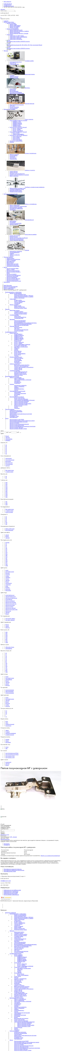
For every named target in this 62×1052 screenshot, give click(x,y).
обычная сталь (9, 647)
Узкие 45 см (13, 63)
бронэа (7, 703)
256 (6, 554)
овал (6, 722)
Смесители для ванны (16, 39)
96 (6, 546)
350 (6, 488)
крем (6, 586)
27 (6, 654)
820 (6, 670)
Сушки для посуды (15, 235)
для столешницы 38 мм (11, 754)
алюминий (8, 762)
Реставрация (10, 261)
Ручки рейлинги (17, 136)
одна (6, 747)
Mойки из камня (11, 23)
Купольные (13, 90)
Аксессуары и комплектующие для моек (21, 413)
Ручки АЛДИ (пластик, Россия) (18, 127)
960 (6, 564)
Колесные (12, 156)
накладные (8, 458)
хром (6, 570)
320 (6, 557)
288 (6, 555)
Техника (6, 50)
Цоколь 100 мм (14, 171)
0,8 (6, 713)
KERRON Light (17, 125)
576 (6, 562)
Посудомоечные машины (17, 104)
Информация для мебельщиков (12, 890)
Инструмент (10, 258)
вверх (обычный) (9, 528)
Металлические (14, 154)
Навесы (12, 253)
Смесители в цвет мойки (17, 35)
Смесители (10, 34)
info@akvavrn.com (9, 6)
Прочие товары (8, 257)
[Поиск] (20, 432)
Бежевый (7, 440)
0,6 (6, 712)
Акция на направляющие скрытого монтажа (14, 276)
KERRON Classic (17, 122)
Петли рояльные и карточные (18, 206)
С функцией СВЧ (14, 64)
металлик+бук (9, 606)
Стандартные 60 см (16, 62)
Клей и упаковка (11, 260)
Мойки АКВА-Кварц (15, 25)
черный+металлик (10, 596)
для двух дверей (10, 620)
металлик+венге (10, 601)
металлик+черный (10, 608)
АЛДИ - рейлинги (17, 128)
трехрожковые (9, 692)
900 (6, 641)
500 (6, 492)
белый (7, 536)
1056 (6, 565)
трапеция (8, 725)
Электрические (14, 76)
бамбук (7, 587)
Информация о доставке (11, 892)
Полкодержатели (15, 252)
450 (6, 491)
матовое (8, 742)
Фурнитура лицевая (9, 109)
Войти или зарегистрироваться (50, 855)
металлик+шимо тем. (11, 609)
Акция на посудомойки (13, 270)
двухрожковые (9, 691)
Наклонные (13, 89)
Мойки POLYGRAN (15, 26)
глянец (7, 739)
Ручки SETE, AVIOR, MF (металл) (18, 135)
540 (6, 561)
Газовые (12, 75)
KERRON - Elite (17, 121)
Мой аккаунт (7, 1)
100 (6, 522)
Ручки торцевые (17, 139)
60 (6, 450)
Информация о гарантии (11, 891)
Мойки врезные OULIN (16, 30)
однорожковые (9, 690)
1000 (6, 642)
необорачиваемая (10, 733)
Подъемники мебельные (16, 208)
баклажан (8, 590)
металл (7, 627)
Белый (7, 436)
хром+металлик (9, 595)
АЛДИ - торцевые (18, 130)
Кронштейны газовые (16, 207)
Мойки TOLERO (14, 27)
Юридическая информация (11, 894)
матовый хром (9, 571)
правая (7, 731)
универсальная (9, 734)
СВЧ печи (12, 105)
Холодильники (14, 108)
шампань (8, 584)
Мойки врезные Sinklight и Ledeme (19, 31)
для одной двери (10, 618)
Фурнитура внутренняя (10, 194)
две (6, 748)
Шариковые (13, 221)
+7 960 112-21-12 (7, 5)
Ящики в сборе (14, 224)
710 (6, 667)
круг (6, 721)
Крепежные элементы (16, 251)
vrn (3, 9)
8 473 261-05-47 (8, 3)
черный (7, 537)
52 (6, 449)
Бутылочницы (14, 236)
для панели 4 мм (10, 756)
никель (7, 576)
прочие (7, 465)
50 (6, 448)
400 (6, 489)
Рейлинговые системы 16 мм (17, 188)
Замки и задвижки (15, 254)
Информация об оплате (10, 893)
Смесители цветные (15, 38)
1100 (6, 672)
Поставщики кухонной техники (13, 869)
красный (7, 589)
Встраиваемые (14, 91)
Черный (7, 437)
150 (6, 501)
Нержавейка (8, 439)
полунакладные (9, 459)
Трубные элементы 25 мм (17, 189)
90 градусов (9, 464)
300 (6, 487)
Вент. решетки (14, 176)
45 (6, 446)
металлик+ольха (10, 605)
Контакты (7, 282)
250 (6, 484)
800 (6, 639)
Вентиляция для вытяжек (17, 93)
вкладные (8, 461)
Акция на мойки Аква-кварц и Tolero (13, 269)
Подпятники (13, 159)
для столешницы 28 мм (11, 753)
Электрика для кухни (13, 265)
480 (6, 559)
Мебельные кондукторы (13, 259)
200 (6, 482)
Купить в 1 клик (5, 834)
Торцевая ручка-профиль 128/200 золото (18, 41)
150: (6, 666)
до (10, 432)
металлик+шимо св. (10, 603)
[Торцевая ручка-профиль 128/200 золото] (8, 40)
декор (7, 740)
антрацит (8, 583)
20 (6, 653)
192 (6, 551)
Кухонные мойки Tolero (20, 308)
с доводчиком (9, 471)
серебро (7, 577)
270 (6, 485)
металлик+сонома (10, 602)
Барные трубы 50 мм (16, 190)
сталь (7, 579)
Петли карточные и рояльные (22, 1001)
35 (6, 476)
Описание (6, 843)
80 (6, 521)
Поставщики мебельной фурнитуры (14, 870)
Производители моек (10, 871)
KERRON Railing (17, 126)
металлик (8, 611)
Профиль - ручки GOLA (16, 141)
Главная (6, 21)
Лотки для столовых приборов (19, 237)
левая (7, 730)
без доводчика (9, 470)
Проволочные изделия (16, 191)
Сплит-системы (14, 107)
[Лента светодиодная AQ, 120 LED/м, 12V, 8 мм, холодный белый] (8, 43)
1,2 (6, 716)
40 (6, 517)
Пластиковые (13, 155)
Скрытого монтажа (15, 223)
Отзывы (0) (7, 844)
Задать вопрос (5, 839)
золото (7, 574)
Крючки (12, 142)
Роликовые (13, 222)
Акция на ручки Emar (12, 279)
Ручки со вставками (18, 134)
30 (6, 445)
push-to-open (9, 512)
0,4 (6, 711)
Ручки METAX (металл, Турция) (18, 131)
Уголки (12, 256)
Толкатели (13, 209)
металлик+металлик (11, 598)
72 (6, 452)
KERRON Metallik (17, 124)
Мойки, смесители (9, 22)
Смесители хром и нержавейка (18, 36)
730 (6, 669)
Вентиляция (10, 262)
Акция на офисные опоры (14, 281)
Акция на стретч (11, 274)
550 (6, 494)
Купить (2, 833)
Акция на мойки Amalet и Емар (18, 428)
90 (6, 453)
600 (6, 495)
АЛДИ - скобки (17, 129)
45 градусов (8, 462)
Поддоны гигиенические (16, 239)
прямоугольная (9, 724)
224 (6, 552)
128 (6, 548)
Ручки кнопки (16, 138)
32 (6, 544)
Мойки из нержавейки (13, 28)
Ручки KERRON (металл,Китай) (18, 120)
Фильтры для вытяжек (13, 266)
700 (6, 497)
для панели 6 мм (10, 757)
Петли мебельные (15, 205)
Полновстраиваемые (16, 92)
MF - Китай (13, 837)
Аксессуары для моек (12, 263)
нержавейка (8, 648)
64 (6, 545)
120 (6, 524)
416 (6, 558)
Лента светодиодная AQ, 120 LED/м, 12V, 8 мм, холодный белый (24, 45)
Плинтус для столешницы (17, 173)
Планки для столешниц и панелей (19, 174)
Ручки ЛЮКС (16, 133)
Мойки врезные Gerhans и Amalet (19, 33)
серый (7, 535)
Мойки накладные (15, 32)
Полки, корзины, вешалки (17, 240)
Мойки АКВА (13, 24)
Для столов (13, 157)
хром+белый (8, 599)
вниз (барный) (9, 530)
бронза (7, 573)
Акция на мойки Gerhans (13, 278)
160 (6, 549)
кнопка (7, 542)
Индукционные (14, 77)
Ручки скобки (16, 137)
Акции (5, 267)
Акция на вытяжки (12, 277)
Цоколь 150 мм (14, 172)
